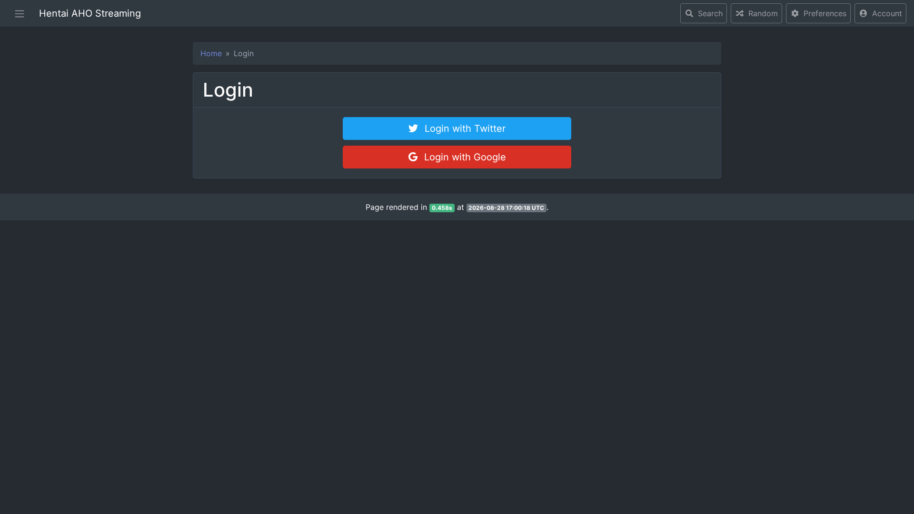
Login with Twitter (464, 128)
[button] (880, 13)
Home (211, 53)
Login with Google (463, 157)
